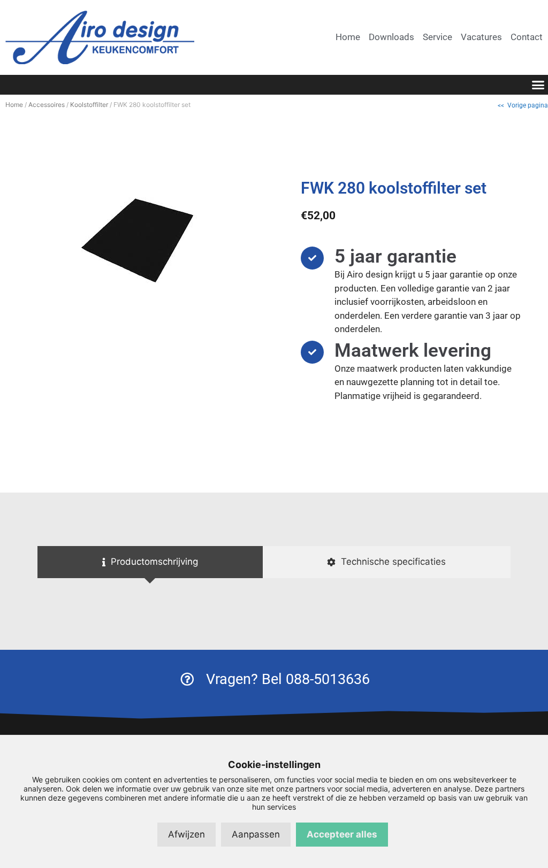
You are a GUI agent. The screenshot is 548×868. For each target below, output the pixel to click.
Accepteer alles (342, 834)
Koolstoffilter (89, 105)
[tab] (150, 562)
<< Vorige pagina (523, 105)
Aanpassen (256, 834)
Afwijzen (186, 834)
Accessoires (46, 105)
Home (14, 105)
